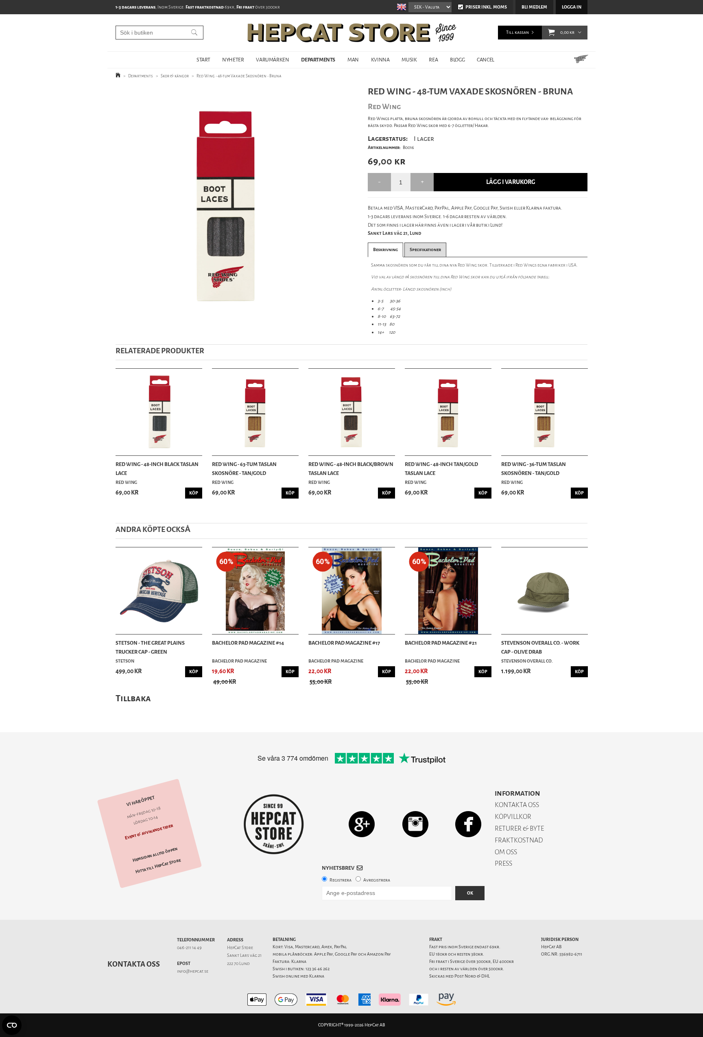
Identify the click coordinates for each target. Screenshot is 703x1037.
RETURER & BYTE (519, 828)
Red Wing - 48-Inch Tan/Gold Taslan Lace (441, 469)
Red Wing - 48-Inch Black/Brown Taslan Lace (350, 469)
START (203, 59)
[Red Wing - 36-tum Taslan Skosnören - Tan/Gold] (544, 412)
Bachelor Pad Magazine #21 (441, 642)
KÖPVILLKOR (513, 816)
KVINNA (380, 59)
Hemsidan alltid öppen (155, 854)
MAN (353, 59)
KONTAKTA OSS (517, 805)
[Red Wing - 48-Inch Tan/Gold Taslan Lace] (448, 412)
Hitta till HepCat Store (158, 866)
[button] (551, 32)
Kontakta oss (133, 964)
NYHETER (233, 59)
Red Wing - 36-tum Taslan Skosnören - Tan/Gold (533, 469)
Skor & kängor (175, 76)
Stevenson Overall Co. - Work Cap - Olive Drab (540, 647)
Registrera (341, 880)
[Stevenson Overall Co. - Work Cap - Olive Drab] (544, 590)
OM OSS (506, 852)
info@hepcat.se (192, 971)
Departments (140, 76)
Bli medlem (534, 7)
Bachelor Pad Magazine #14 (248, 642)
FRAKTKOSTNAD (519, 840)
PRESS (503, 863)
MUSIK (409, 59)
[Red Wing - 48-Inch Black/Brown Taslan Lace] (351, 412)
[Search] (194, 32)
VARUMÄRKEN (272, 59)
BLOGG (457, 59)
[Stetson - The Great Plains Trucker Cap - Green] (159, 590)
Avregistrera (376, 880)
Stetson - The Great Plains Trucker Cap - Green (150, 647)
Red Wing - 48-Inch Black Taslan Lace (157, 469)
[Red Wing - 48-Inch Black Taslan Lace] (159, 412)
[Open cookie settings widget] (12, 1025)
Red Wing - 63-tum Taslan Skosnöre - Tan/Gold (244, 469)
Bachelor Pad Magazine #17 (344, 642)
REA (433, 59)
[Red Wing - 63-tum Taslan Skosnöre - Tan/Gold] (255, 412)
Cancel (485, 59)
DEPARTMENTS (318, 59)
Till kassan (517, 32)
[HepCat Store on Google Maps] (362, 824)
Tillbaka (133, 698)
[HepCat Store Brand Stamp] (274, 824)
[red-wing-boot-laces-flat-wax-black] (229, 205)
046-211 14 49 (189, 948)
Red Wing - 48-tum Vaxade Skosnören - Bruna (239, 76)
